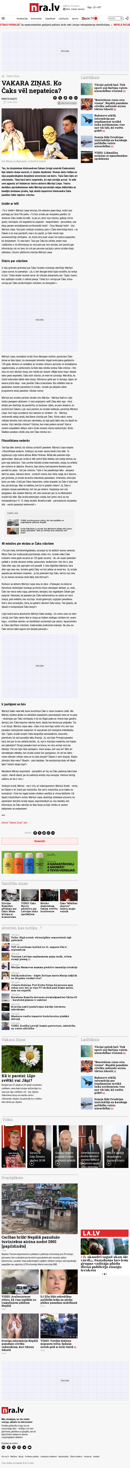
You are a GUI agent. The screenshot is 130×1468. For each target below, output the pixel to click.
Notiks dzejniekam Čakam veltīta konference (48, 907)
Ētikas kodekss (76, 1456)
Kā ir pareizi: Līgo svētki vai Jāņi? (18, 1078)
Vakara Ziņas (13, 76)
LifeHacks (63, 18)
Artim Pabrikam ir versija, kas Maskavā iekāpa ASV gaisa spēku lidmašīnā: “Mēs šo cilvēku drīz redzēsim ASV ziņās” (46, 531)
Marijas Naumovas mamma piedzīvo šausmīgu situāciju (44, 967)
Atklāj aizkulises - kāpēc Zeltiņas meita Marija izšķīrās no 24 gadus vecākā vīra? (44, 977)
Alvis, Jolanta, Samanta (73, 9)
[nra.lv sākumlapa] (45, 7)
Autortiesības (63, 1456)
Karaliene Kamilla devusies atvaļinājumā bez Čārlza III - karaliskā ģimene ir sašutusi (44, 998)
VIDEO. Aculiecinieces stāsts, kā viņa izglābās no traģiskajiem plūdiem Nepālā (42, 521)
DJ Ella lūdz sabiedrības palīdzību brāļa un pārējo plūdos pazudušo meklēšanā (58, 1299)
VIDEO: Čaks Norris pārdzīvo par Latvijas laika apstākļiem (29, 909)
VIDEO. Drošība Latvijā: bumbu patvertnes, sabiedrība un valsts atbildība (43, 1027)
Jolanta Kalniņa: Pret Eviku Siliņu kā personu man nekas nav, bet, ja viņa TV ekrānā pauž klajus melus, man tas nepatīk (42, 988)
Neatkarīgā (22, 18)
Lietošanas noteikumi (48, 1456)
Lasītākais (90, 77)
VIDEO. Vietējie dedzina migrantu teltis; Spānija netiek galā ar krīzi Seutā (56, 1343)
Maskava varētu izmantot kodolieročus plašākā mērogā (40, 1017)
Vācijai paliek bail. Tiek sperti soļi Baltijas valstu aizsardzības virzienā (110, 87)
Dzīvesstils (36, 18)
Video (7, 1119)
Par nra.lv (5, 1456)
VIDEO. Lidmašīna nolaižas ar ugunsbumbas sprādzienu (110, 155)
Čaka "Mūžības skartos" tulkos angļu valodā (68, 907)
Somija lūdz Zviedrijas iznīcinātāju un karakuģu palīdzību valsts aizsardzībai (110, 141)
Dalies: (28, 833)
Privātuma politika (32, 1456)
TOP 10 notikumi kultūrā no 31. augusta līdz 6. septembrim (39, 948)
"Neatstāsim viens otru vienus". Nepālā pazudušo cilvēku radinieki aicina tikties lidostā (111, 104)
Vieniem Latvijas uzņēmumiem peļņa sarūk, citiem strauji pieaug (41, 958)
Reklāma (13, 1456)
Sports (75, 18)
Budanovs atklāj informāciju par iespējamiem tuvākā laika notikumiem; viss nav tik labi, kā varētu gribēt (109, 123)
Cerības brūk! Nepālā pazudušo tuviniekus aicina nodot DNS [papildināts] (31, 1242)
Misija (21, 1456)
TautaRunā (50, 18)
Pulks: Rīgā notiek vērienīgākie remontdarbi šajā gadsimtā (41, 939)
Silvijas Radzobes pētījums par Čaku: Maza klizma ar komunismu (9, 910)
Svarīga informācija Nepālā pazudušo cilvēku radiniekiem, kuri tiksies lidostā (20, 1345)
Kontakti (96, 1456)
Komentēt (39, 841)
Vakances (88, 1456)
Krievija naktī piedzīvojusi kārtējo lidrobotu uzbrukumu (38, 1008)
